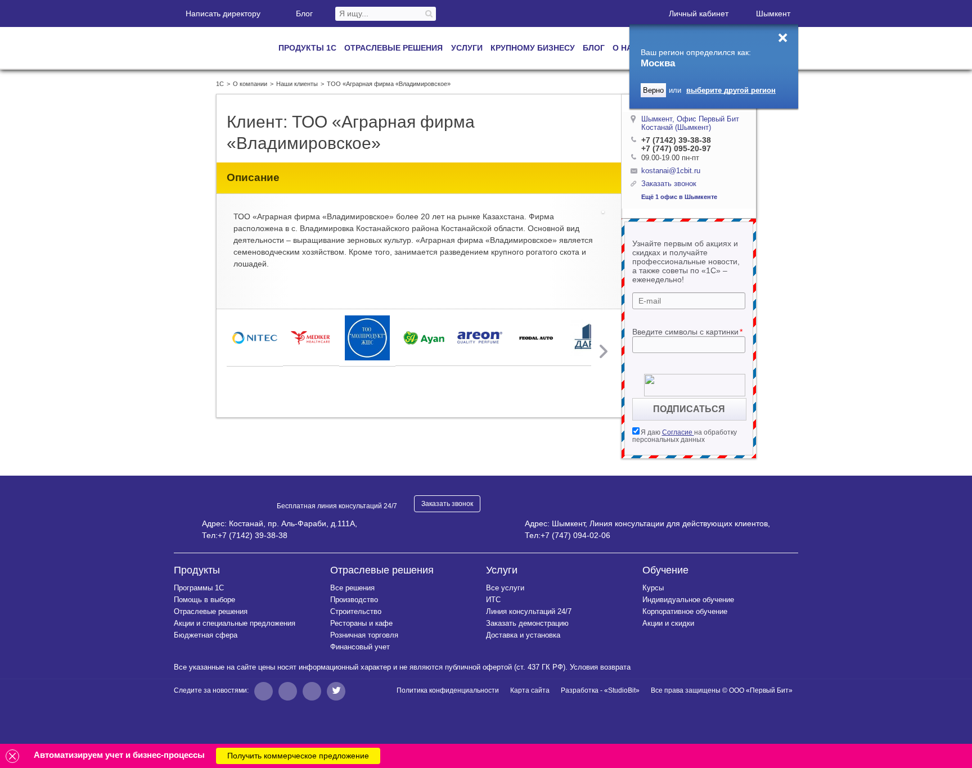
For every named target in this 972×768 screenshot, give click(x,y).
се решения (352, 588)
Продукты (197, 570)
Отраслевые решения (211, 611)
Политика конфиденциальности (448, 690)
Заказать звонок (447, 504)
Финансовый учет (360, 647)
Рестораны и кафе (361, 623)
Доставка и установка (523, 635)
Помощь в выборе (204, 599)
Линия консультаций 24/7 (529, 611)
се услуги (505, 588)
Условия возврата (600, 667)
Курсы (653, 588)
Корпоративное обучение (684, 611)
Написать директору (223, 13)
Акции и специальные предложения (234, 623)
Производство (354, 599)
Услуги (502, 570)
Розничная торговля (364, 635)
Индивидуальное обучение (688, 599)
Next (602, 351)
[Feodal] (536, 337)
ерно (653, 90)
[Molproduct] (367, 337)
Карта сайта (530, 690)
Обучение (665, 570)
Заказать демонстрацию (527, 623)
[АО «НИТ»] (255, 337)
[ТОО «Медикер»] (311, 337)
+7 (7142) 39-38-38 (676, 139)
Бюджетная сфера (205, 635)
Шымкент (773, 13)
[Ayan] (423, 337)
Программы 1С (199, 588)
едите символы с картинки (687, 331)
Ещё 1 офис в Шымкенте (679, 196)
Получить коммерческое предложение (298, 755)
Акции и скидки (668, 623)
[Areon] (480, 337)
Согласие (678, 432)
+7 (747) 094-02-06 (575, 535)
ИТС (493, 599)
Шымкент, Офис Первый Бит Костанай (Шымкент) (690, 123)
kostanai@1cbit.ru (670, 170)
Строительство (355, 611)
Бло (304, 13)
